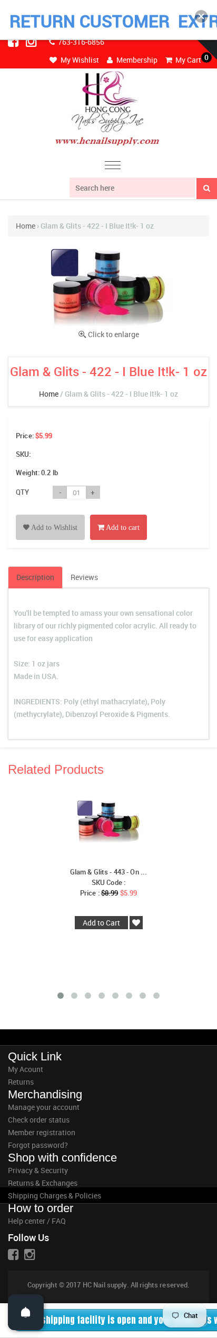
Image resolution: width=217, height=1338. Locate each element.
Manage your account (44, 1107)
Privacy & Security (38, 1170)
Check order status (39, 1120)
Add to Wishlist (53, 528)
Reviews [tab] (84, 577)
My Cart (187, 60)
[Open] (26, 1312)
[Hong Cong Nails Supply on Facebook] (14, 41)
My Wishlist (79, 60)
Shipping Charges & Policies (54, 1196)
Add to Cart (101, 923)
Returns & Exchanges (42, 1183)
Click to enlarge (113, 334)
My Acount (25, 1069)
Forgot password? (38, 1145)
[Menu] (113, 167)
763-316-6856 (80, 42)
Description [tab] (35, 577)
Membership (136, 60)
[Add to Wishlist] (50, 515)
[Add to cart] (118, 515)
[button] (201, 16)
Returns (21, 1082)
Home (25, 226)
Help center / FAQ (37, 1221)
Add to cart (122, 528)
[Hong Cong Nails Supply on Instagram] (32, 41)
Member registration (41, 1132)
